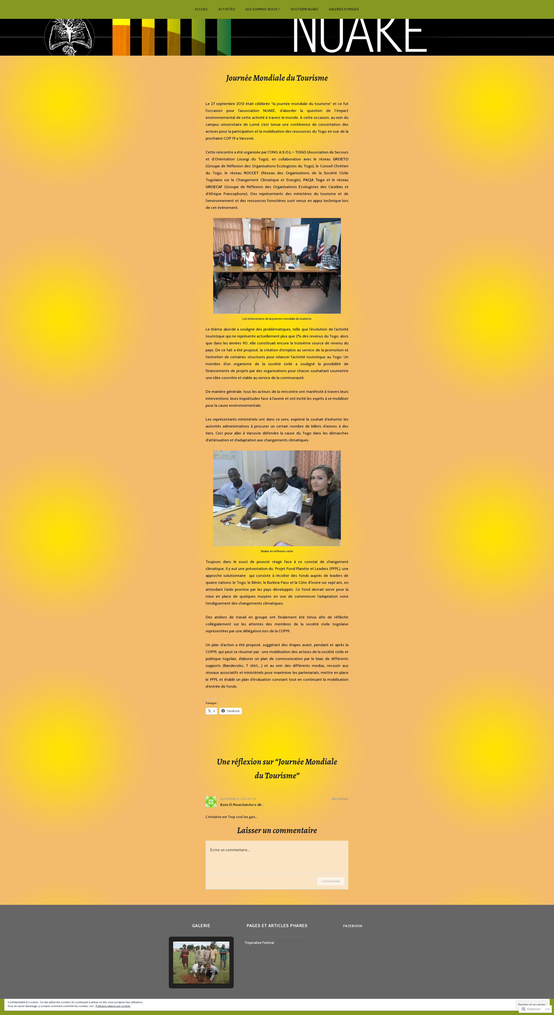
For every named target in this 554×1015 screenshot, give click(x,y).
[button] (191, 972)
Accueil (201, 9)
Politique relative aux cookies (113, 1006)
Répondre (340, 799)
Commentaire (330, 881)
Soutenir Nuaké (304, 9)
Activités (227, 9)
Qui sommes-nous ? (262, 9)
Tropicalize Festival (259, 943)
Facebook (352, 926)
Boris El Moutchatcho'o (238, 805)
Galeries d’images (344, 9)
